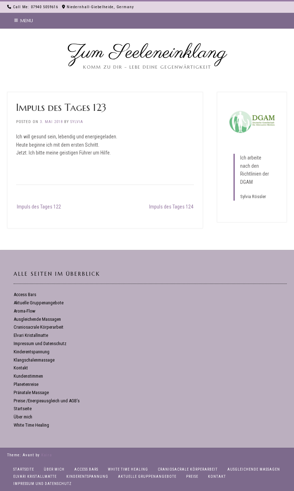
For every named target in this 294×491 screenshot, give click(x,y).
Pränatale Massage (31, 392)
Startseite (23, 408)
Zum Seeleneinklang (147, 53)
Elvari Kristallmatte (31, 335)
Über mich (23, 416)
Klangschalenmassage (34, 360)
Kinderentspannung (31, 351)
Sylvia (76, 121)
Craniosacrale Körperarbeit (38, 327)
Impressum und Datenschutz (40, 343)
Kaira (46, 455)
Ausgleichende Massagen (37, 319)
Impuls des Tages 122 (39, 207)
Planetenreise (26, 384)
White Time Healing (31, 425)
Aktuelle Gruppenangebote (38, 302)
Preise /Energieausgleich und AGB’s (47, 400)
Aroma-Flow (24, 311)
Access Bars (25, 294)
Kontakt (21, 367)
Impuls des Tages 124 (171, 207)
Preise (192, 476)
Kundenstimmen (28, 376)
